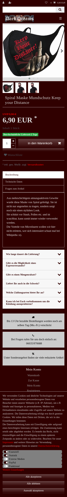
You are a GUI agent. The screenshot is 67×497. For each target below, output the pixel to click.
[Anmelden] (3, 2)
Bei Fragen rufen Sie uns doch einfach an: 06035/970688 (34, 341)
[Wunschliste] (46, 2)
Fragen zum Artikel (14, 188)
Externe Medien (17, 459)
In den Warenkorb (40, 143)
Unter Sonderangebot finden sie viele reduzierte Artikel (33, 357)
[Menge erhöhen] (13, 141)
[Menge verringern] (13, 145)
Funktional (14, 466)
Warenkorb (33, 375)
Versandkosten (35, 164)
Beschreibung (11, 174)
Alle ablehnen (33, 483)
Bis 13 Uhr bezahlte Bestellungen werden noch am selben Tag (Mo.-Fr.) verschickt (34, 323)
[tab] (33, 174)
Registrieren (33, 390)
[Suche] (60, 10)
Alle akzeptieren (33, 477)
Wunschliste (15, 155)
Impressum (8, 442)
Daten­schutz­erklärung (48, 446)
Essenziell (14, 452)
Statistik (13, 455)
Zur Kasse (33, 380)
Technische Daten (13, 181)
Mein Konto (33, 385)
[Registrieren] (10, 2)
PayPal (12, 462)
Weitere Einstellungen (13, 470)
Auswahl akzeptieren (34, 490)
